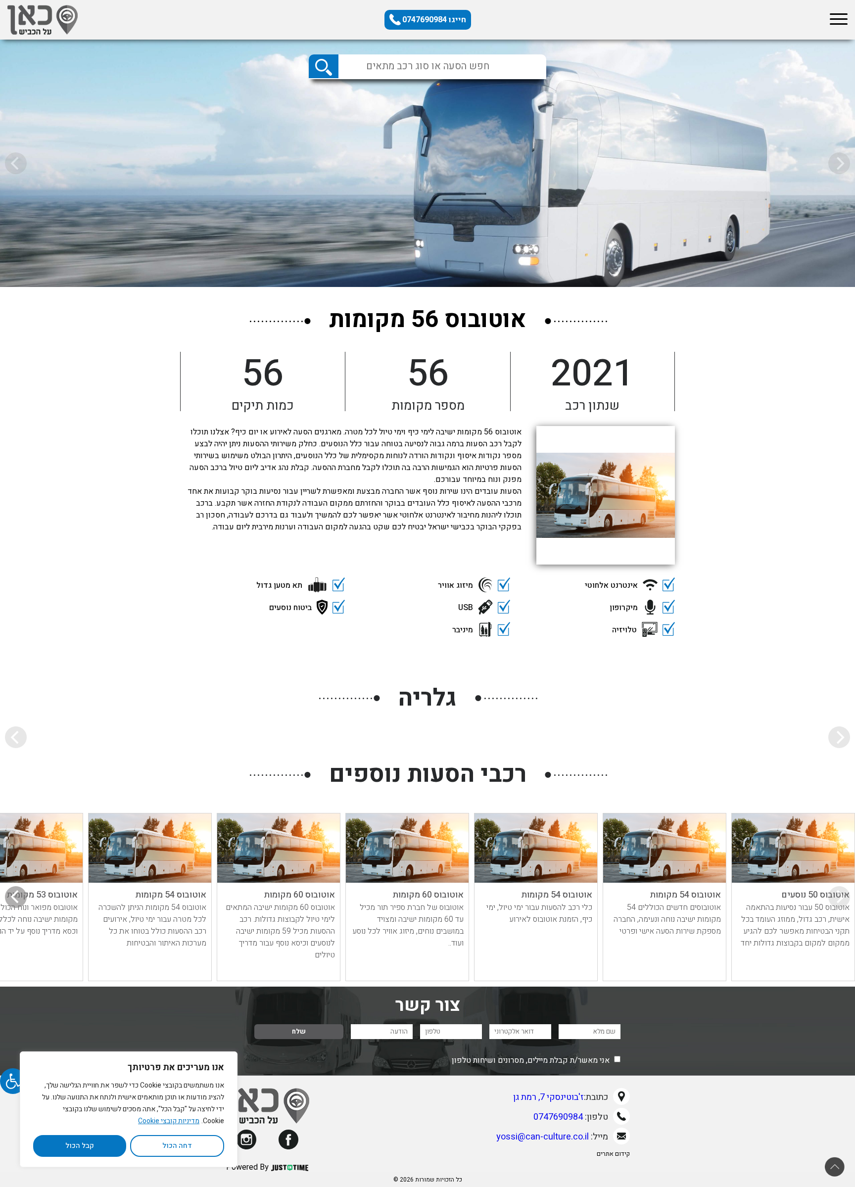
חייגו (434, 20)
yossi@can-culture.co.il (542, 1136)
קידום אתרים (613, 1153)
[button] (13, 1081)
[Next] (16, 897)
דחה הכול (177, 1145)
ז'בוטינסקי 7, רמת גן (548, 1097)
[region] (129, 1109)
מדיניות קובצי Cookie (168, 1121)
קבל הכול (79, 1145)
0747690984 (558, 1117)
